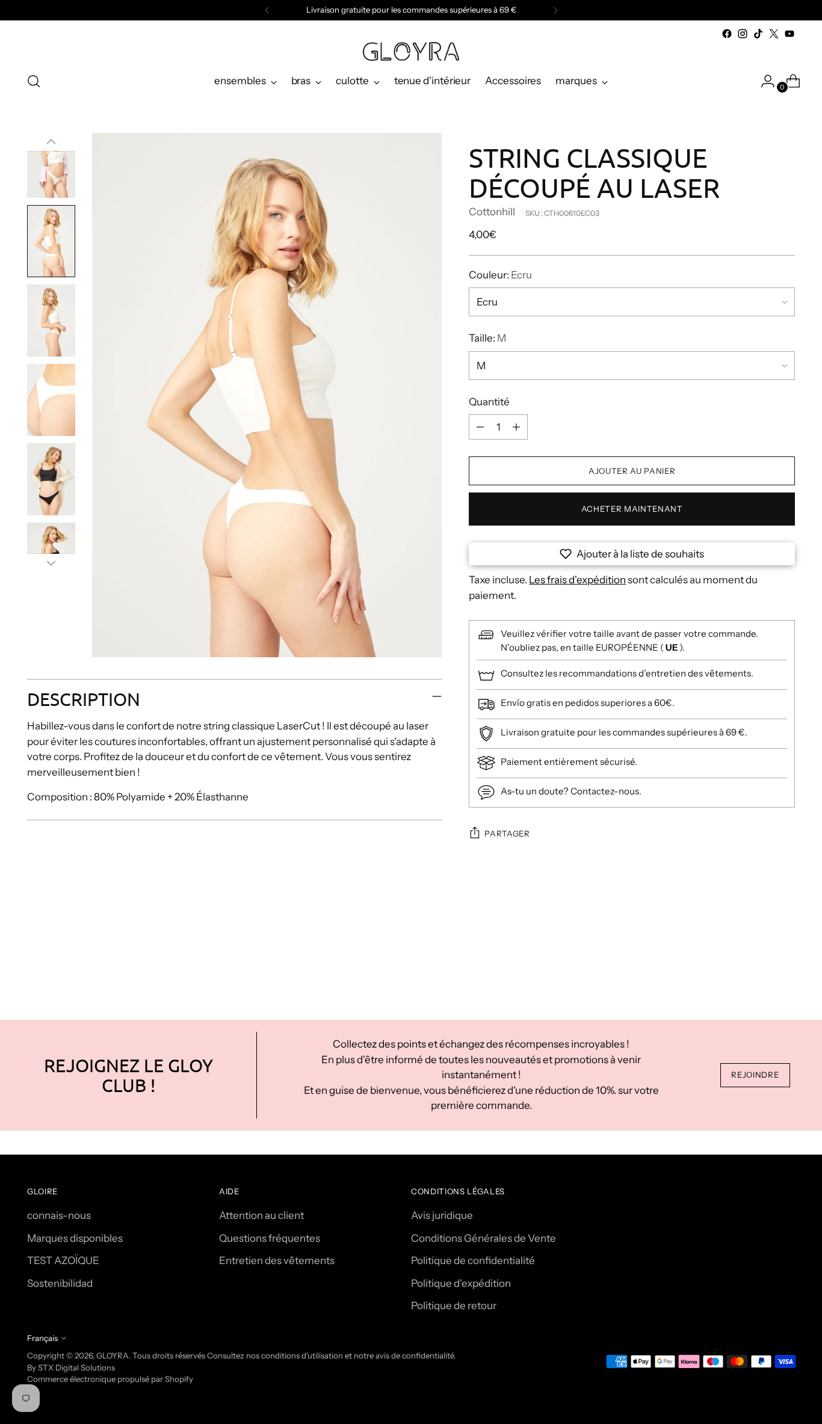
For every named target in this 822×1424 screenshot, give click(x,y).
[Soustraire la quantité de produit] (480, 427)
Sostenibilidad (60, 1283)
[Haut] (51, 142)
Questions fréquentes (269, 1238)
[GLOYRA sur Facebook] (727, 33)
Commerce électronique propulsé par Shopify (110, 1379)
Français (42, 1338)
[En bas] (51, 563)
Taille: (487, 338)
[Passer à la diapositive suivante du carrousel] (784, 954)
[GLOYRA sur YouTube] (789, 33)
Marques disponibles (75, 1238)
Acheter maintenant (632, 509)
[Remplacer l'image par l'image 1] (51, 162)
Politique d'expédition (461, 1283)
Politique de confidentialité (473, 1260)
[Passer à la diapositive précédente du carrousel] (757, 955)
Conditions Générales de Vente (483, 1238)
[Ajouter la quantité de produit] (516, 427)
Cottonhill (492, 212)
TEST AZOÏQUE (63, 1260)
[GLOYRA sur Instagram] (742, 33)
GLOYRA (112, 1355)
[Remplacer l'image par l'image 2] (51, 241)
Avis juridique (442, 1215)
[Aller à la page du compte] (763, 81)
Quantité (489, 402)
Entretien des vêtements (277, 1260)
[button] (632, 553)
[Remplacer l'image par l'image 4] (51, 400)
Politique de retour (453, 1306)
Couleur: (500, 275)
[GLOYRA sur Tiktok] (758, 33)
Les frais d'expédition (577, 580)
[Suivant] (555, 10)
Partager (507, 833)
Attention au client (261, 1215)
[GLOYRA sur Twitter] (773, 33)
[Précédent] (267, 10)
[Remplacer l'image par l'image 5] (51, 479)
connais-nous (59, 1215)
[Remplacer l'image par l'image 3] (51, 320)
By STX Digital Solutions (71, 1367)
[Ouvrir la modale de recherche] (34, 81)
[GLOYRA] (411, 51)
